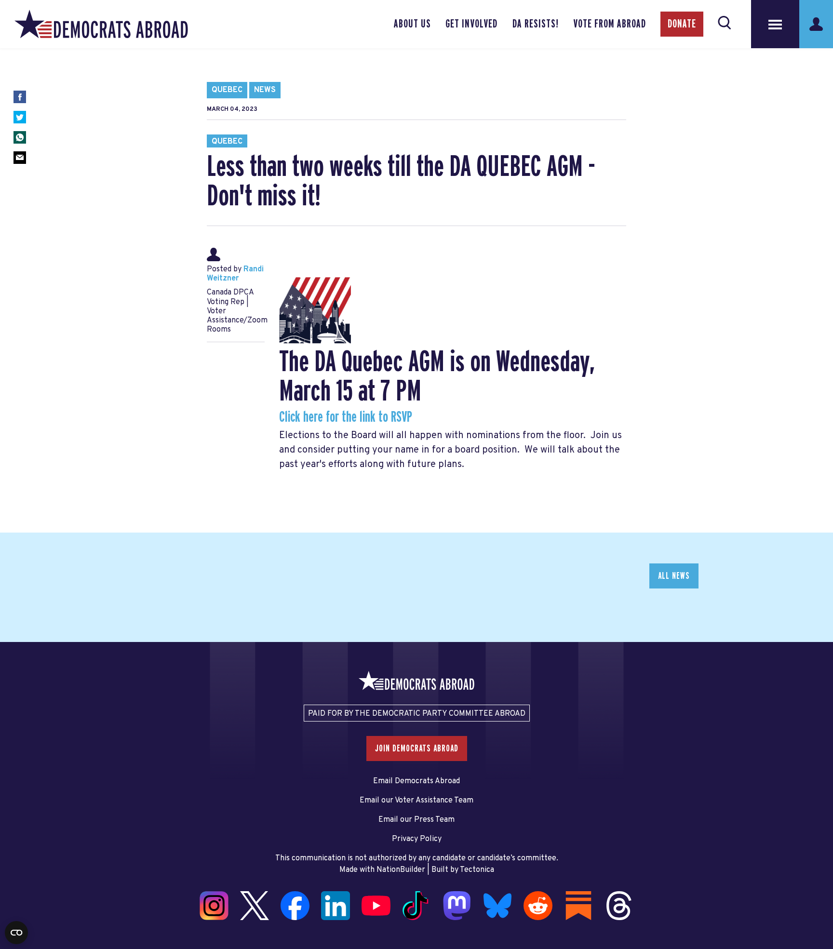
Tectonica (477, 870)
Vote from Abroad (609, 24)
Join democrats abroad (416, 748)
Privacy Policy (417, 839)
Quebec (227, 90)
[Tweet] (20, 117)
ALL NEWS (674, 576)
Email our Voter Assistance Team (416, 800)
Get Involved (471, 24)
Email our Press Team (416, 820)
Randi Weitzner (235, 274)
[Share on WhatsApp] (20, 137)
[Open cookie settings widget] (16, 932)
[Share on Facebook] (20, 97)
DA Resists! (535, 24)
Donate (682, 24)
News (265, 90)
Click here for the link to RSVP (346, 417)
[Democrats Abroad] (101, 24)
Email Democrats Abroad (416, 781)
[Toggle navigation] (775, 24)
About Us (412, 24)
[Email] (20, 157)
